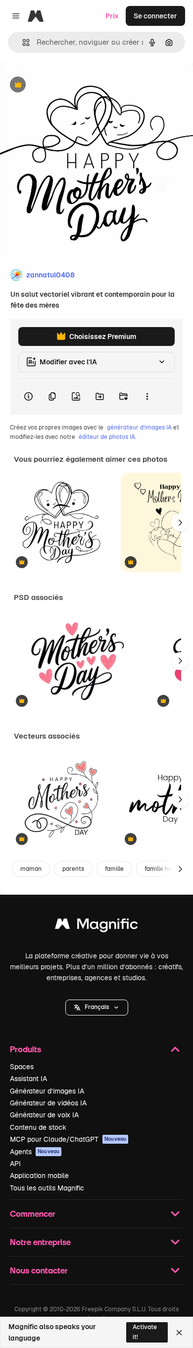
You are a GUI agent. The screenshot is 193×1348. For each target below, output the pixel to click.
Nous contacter (39, 1270)
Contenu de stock (38, 1127)
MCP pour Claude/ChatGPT (68, 1139)
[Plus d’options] (147, 397)
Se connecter (155, 15)
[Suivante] (180, 522)
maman (31, 869)
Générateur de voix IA (44, 1114)
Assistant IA (28, 1078)
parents (73, 869)
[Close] (179, 1333)
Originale (65, 85)
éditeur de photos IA (107, 437)
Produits (25, 1049)
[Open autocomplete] (22, 42)
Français (97, 1007)
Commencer (32, 1213)
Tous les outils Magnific (47, 1187)
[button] (96, 1007)
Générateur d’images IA (47, 1091)
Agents (34, 1151)
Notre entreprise (40, 1242)
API (15, 1163)
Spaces (22, 1066)
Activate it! (145, 1332)
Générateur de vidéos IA (48, 1102)
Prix (112, 15)
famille (114, 869)
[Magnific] (96, 926)
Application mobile (39, 1175)
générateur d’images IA (139, 427)
